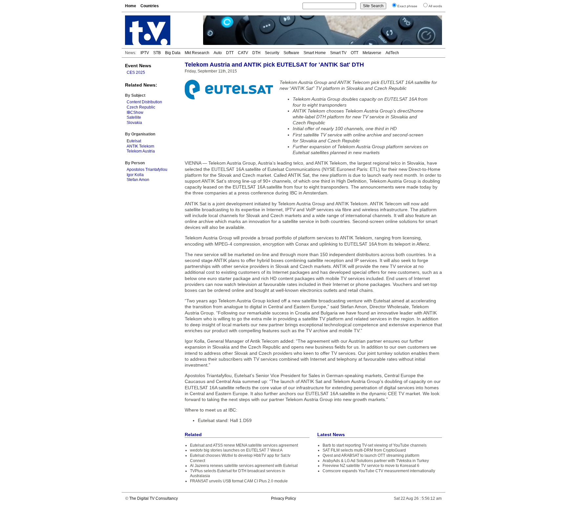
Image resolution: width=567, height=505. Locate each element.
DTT (230, 53)
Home (130, 6)
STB (157, 53)
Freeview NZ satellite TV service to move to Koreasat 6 (371, 465)
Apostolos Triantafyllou (147, 169)
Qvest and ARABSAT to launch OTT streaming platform (371, 455)
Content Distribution (144, 102)
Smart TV (338, 53)
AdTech (392, 53)
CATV (243, 53)
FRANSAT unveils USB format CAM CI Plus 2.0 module (239, 481)
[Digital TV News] (160, 30)
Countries (149, 6)
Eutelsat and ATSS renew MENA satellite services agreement (244, 445)
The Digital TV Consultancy (153, 498)
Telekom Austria (141, 151)
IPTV (144, 53)
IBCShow (135, 112)
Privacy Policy (283, 498)
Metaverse (372, 53)
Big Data (172, 53)
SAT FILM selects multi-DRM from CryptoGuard (364, 450)
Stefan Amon (138, 179)
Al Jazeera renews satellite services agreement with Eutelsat (244, 465)
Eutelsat (134, 141)
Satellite (134, 117)
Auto (218, 53)
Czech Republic (141, 107)
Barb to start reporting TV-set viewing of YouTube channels (375, 445)
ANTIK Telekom (140, 146)
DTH (256, 53)
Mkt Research (197, 53)
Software (291, 53)
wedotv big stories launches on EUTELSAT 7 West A (236, 450)
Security (272, 53)
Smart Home (315, 53)
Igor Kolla (135, 174)
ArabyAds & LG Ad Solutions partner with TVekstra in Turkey (376, 460)
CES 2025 (136, 72)
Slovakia (134, 122)
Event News (138, 65)
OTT (354, 53)
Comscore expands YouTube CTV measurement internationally (379, 471)
